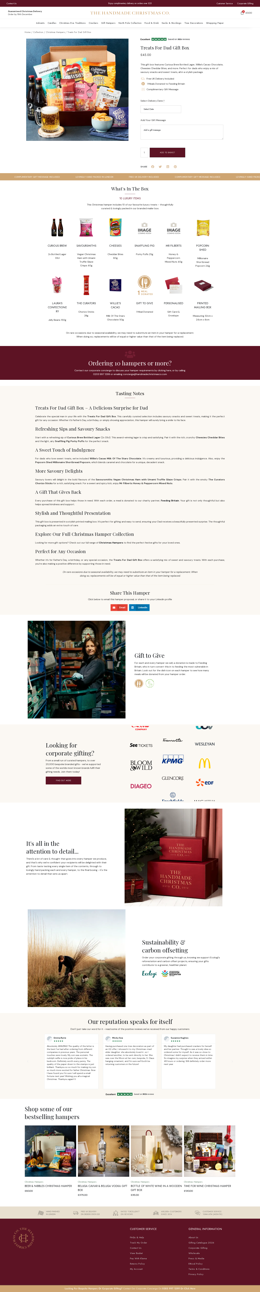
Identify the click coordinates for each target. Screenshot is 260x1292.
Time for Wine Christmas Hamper (154, 1186)
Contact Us (11, 3)
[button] (72, 23)
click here (189, 1288)
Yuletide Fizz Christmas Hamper (206, 1186)
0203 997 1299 (171, 1288)
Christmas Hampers (55, 32)
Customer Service (225, 3)
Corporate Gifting (245, 3)
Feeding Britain (170, 500)
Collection (38, 32)
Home (28, 32)
